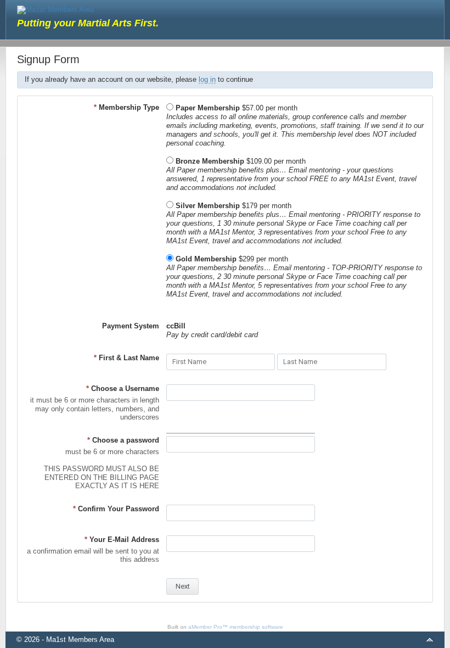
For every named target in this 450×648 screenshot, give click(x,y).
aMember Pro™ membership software (235, 627)
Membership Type (126, 107)
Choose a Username (122, 388)
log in (207, 79)
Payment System (130, 326)
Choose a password (123, 440)
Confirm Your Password (116, 509)
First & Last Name (126, 358)
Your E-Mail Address (122, 539)
